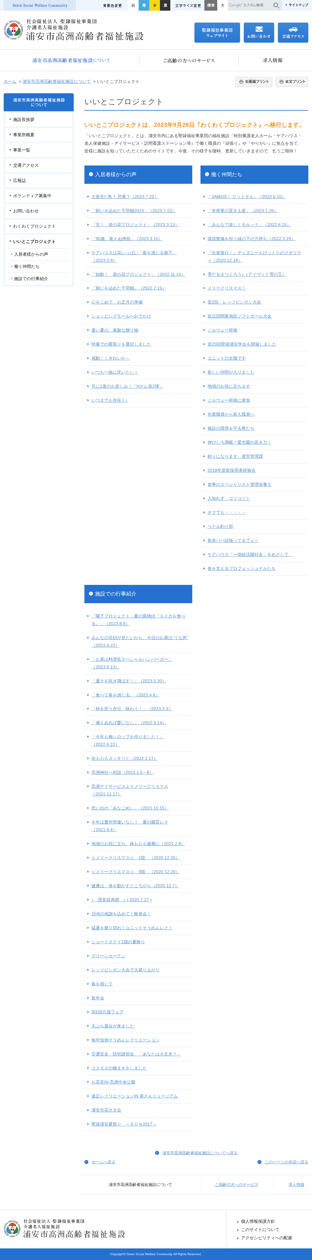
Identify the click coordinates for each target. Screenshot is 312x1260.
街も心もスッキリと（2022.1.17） (124, 758)
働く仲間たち (226, 174)
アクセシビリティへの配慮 (266, 1237)
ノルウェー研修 (222, 330)
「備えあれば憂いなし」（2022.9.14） (128, 722)
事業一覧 (21, 150)
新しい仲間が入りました (230, 372)
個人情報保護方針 (258, 1221)
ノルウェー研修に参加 (228, 400)
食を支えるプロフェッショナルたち (241, 568)
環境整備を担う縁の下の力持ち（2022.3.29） (251, 238)
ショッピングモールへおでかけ (121, 316)
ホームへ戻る (103, 1162)
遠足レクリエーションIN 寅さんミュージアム (134, 1096)
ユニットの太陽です (226, 358)
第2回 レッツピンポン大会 (234, 302)
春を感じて (102, 983)
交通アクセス (26, 165)
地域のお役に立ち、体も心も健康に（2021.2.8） (138, 843)
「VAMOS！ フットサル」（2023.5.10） (246, 196)
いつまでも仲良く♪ (109, 400)
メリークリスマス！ (226, 288)
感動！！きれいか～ (110, 358)
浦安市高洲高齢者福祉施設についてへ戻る (200, 1153)
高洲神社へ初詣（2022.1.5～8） (122, 772)
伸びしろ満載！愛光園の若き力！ (239, 442)
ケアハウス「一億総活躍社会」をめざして (250, 554)
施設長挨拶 (23, 119)
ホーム (10, 81)
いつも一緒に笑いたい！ (114, 372)
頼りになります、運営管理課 (235, 456)
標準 (210, 5)
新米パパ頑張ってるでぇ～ (233, 540)
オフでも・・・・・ (226, 512)
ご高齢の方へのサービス (189, 60)
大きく (222, 5)
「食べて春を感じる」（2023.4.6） (125, 694)
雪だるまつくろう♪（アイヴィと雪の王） (246, 274)
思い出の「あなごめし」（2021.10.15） (130, 808)
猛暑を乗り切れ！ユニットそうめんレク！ (131, 927)
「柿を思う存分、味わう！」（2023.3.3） (131, 708)
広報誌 (19, 180)
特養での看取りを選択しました (121, 344)
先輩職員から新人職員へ (230, 414)
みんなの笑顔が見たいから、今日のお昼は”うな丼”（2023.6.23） (139, 641)
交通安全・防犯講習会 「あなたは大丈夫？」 (136, 1054)
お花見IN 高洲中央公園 (113, 1082)
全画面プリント (254, 82)
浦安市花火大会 (106, 1110)
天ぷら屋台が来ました (112, 1025)
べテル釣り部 (220, 526)
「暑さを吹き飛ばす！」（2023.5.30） (128, 680)
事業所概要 (23, 134)
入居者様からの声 (115, 174)
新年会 (97, 997)
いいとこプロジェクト (34, 241)
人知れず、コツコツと (228, 498)
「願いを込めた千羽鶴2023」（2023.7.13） (133, 210)
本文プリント (291, 82)
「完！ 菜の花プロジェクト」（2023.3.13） (135, 224)
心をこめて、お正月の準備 (117, 302)
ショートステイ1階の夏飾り (118, 941)
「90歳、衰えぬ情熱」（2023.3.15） (127, 238)
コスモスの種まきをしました (119, 1068)
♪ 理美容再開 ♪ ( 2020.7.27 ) (121, 899)
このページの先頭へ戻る (286, 1162)
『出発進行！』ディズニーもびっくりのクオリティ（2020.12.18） (254, 256)
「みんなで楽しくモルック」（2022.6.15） (249, 224)
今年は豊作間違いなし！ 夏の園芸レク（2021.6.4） (129, 826)
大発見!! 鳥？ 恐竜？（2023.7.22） (124, 196)
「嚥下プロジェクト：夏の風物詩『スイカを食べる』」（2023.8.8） (138, 620)
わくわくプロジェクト (34, 226)
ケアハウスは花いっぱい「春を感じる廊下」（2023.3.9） (134, 256)
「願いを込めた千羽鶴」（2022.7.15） (128, 288)
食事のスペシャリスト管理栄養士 (239, 484)
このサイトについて (260, 1229)
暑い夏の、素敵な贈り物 (114, 330)
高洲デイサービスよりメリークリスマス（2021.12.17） (129, 790)
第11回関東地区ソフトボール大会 (239, 316)
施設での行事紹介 (115, 594)
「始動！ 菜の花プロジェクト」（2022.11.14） (138, 274)
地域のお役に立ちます (228, 386)
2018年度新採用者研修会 (231, 470)
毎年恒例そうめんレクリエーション (125, 1040)
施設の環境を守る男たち (230, 428)
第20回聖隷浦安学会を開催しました (241, 344)
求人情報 (273, 60)
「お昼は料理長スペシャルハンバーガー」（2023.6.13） (131, 663)
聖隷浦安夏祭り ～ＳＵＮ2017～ (124, 1124)
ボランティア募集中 (32, 195)
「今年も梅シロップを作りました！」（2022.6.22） (127, 740)
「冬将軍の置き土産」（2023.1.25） (242, 210)
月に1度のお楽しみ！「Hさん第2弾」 (127, 386)
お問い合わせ (26, 210)
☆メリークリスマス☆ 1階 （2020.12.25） (135, 857)
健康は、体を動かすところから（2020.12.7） (135, 885)
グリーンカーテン (108, 955)
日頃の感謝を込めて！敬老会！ (121, 913)
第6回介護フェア (107, 1011)
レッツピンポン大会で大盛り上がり (125, 969)
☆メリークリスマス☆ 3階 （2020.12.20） (135, 871)
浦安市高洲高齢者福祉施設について (72, 60)
